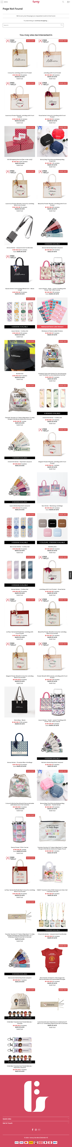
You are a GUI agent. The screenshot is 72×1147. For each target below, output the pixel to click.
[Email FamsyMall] (39, 1130)
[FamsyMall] (36, 2)
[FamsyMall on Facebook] (32, 1130)
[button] (16, 75)
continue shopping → (41, 21)
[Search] (63, 2)
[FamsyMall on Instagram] (35, 1130)
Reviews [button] (70, 575)
